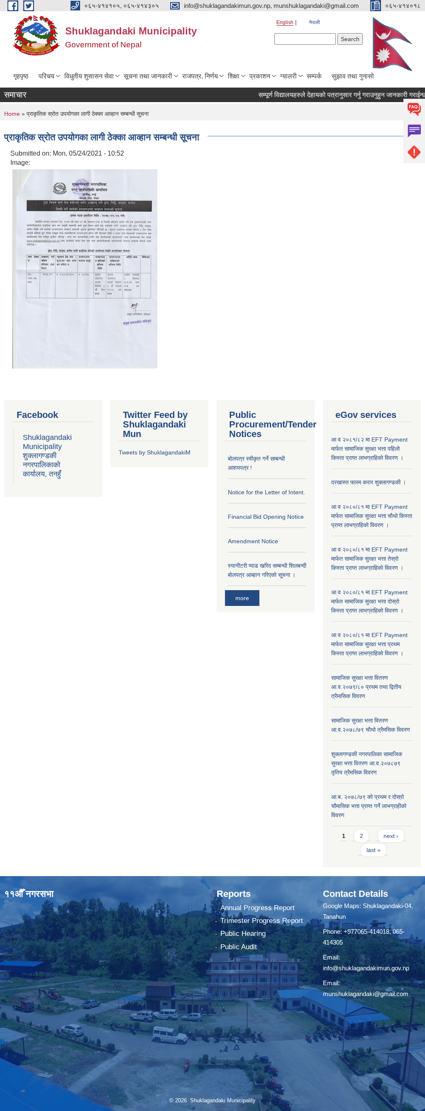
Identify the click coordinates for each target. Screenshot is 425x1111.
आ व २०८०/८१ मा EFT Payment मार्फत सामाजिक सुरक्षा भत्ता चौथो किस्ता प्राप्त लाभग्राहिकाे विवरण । (371, 515)
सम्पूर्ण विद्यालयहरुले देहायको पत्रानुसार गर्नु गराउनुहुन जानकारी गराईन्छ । (329, 94)
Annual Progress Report (257, 908)
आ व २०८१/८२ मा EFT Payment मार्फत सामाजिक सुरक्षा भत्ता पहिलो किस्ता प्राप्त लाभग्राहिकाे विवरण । (369, 448)
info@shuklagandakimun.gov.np (366, 968)
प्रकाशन (259, 76)
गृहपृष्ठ (21, 76)
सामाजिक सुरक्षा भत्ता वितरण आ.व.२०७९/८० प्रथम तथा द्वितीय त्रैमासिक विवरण (366, 686)
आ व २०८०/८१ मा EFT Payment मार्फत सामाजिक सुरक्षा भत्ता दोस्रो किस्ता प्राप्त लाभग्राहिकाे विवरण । (369, 601)
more (242, 598)
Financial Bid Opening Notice (266, 516)
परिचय (46, 76)
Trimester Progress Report (261, 921)
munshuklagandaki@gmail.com (365, 993)
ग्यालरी (288, 76)
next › (390, 836)
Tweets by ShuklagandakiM (155, 452)
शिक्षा (233, 76)
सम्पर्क (314, 76)
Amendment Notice (253, 541)
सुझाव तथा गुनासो (353, 76)
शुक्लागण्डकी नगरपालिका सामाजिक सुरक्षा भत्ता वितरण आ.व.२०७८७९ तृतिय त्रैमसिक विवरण (366, 763)
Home (12, 113)
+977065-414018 (366, 931)
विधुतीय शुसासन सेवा (89, 76)
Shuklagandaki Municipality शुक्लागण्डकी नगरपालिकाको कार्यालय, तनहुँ (47, 455)
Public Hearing (243, 934)
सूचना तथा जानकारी (148, 76)
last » (373, 850)
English (284, 22)
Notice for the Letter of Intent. (266, 492)
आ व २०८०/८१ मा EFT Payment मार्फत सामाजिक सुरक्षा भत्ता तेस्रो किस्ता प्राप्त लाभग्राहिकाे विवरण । (369, 558)
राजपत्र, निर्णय (200, 76)
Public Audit (238, 947)
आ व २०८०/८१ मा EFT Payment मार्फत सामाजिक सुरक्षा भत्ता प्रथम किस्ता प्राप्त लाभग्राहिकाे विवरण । (369, 644)
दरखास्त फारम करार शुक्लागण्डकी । (368, 482)
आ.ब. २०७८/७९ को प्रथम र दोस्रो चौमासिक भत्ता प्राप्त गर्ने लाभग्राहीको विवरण (368, 806)
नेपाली (314, 22)
